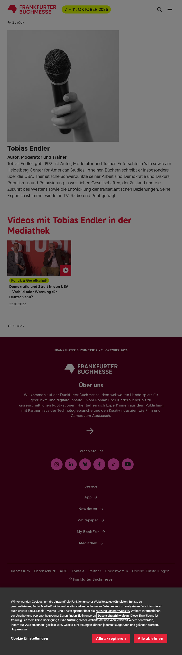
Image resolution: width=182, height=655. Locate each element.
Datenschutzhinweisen (113, 615)
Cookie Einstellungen (29, 638)
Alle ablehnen (150, 639)
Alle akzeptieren (111, 639)
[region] (91, 621)
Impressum (19, 629)
